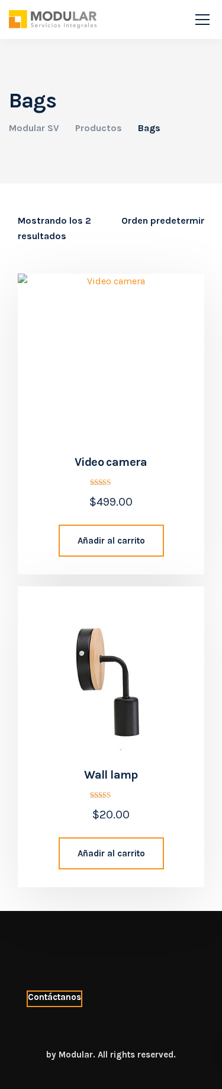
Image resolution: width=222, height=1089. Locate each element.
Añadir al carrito (111, 540)
